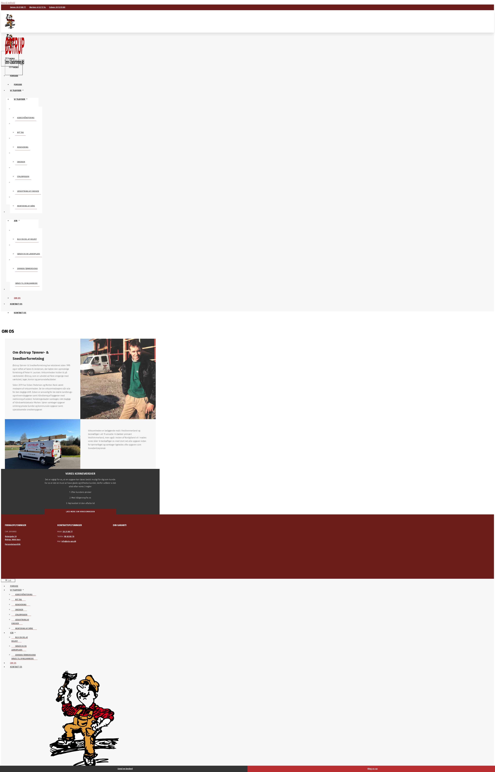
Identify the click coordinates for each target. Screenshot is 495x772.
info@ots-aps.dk (68, 541)
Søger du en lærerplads (28, 254)
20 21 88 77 (68, 532)
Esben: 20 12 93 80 (57, 7)
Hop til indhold (8, 3)
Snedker (21, 162)
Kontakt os (20, 312)
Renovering (22, 147)
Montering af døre (26, 206)
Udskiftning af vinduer (28, 191)
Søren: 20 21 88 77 (18, 7)
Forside (18, 84)
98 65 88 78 (69, 536)
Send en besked (125, 768)
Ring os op (373, 768)
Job (15, 220)
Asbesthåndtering (25, 118)
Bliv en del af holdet (27, 239)
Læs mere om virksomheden (80, 512)
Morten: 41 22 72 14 (37, 7)
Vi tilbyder (19, 99)
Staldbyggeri (23, 176)
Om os (17, 298)
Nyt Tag (20, 132)
